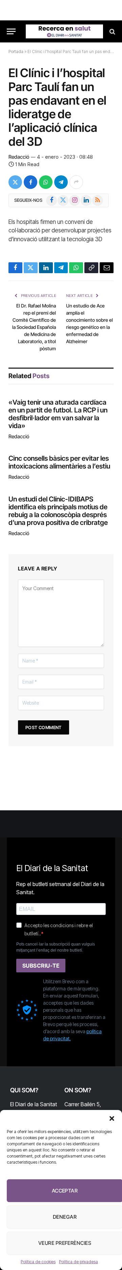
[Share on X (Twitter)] (15, 182)
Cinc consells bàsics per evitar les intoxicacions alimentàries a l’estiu (59, 462)
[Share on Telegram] (61, 182)
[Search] (111, 31)
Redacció (18, 157)
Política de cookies (38, 1261)
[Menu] (11, 31)
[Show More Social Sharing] (76, 182)
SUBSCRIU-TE (40, 965)
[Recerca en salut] (64, 31)
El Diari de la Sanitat (33, 1104)
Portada (15, 51)
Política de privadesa (78, 1261)
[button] (111, 1118)
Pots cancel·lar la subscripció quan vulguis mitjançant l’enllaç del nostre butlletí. (55, 947)
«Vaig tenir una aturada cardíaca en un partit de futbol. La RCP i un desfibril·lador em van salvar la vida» (57, 414)
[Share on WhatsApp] (46, 182)
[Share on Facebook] (30, 182)
